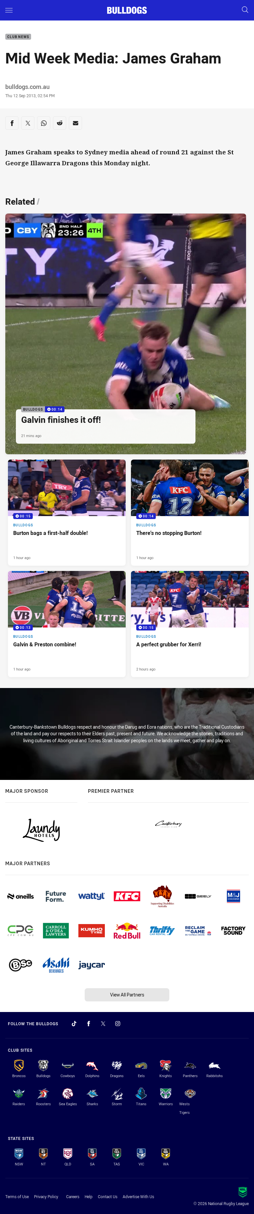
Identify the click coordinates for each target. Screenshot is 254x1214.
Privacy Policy (46, 1196)
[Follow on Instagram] (117, 1024)
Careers (72, 1196)
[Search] (245, 10)
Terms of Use (17, 1196)
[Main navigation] (9, 10)
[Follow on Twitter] (103, 1024)
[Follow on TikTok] (74, 1024)
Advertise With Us (138, 1196)
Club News (18, 37)
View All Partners (127, 994)
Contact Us (107, 1196)
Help (89, 1196)
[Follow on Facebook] (88, 1024)
